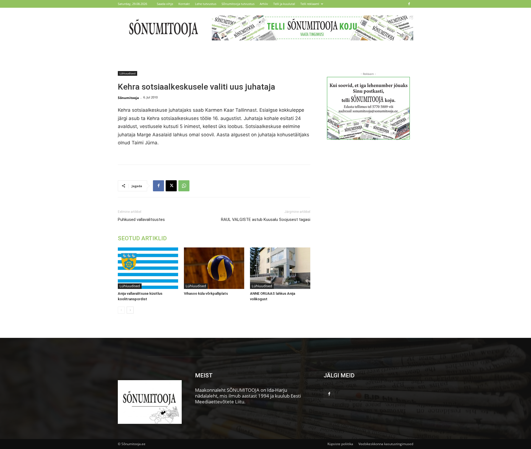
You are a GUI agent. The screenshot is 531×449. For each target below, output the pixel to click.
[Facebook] (409, 4)
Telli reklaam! (309, 4)
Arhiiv (264, 4)
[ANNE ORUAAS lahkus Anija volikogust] (280, 268)
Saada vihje (165, 4)
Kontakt (184, 4)
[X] (171, 185)
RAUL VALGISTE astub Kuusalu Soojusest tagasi (265, 219)
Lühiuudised (127, 73)
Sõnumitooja (128, 97)
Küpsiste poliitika (340, 444)
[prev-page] (121, 310)
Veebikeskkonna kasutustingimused (385, 444)
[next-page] (130, 310)
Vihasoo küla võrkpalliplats (206, 293)
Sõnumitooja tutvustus (238, 4)
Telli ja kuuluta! (284, 4)
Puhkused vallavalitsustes (141, 219)
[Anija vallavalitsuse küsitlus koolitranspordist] (148, 268)
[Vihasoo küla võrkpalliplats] (214, 268)
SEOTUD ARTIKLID (142, 238)
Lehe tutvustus (205, 4)
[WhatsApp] (183, 185)
